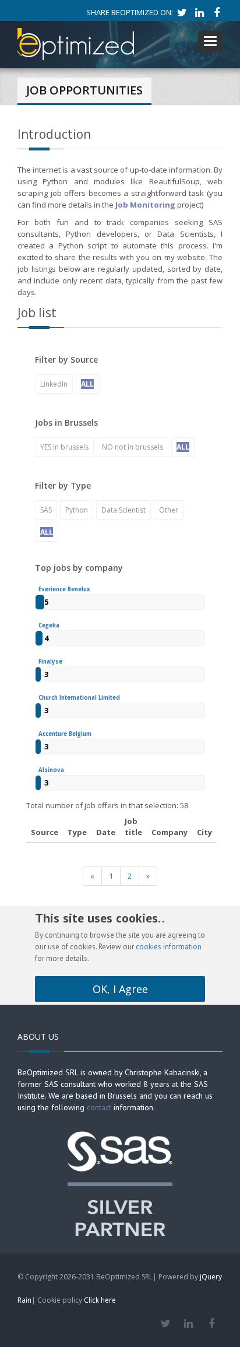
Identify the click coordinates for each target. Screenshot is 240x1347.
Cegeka (48, 625)
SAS (46, 510)
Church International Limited (79, 697)
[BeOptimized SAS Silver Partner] (120, 1182)
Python (76, 510)
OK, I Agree (120, 989)
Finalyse (50, 661)
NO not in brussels (132, 447)
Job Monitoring (145, 204)
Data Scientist (123, 510)
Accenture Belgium (64, 734)
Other (168, 510)
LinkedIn (54, 384)
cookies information (169, 947)
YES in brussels (64, 447)
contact (99, 1107)
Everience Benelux (64, 589)
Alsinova (51, 770)
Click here (100, 1300)
